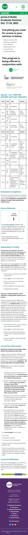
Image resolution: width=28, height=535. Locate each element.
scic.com (21, 264)
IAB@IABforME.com (15, 502)
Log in (23, 9)
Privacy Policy (13, 532)
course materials (9, 224)
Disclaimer (20, 532)
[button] (26, 13)
